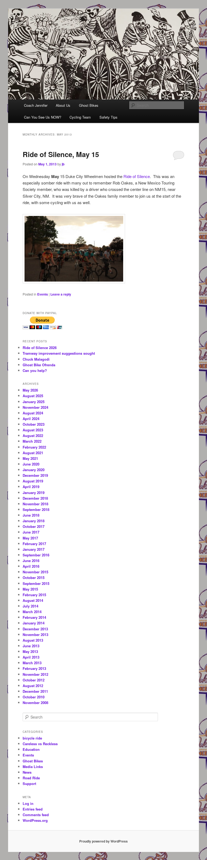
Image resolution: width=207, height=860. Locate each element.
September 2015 (36, 583)
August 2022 (33, 435)
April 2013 (31, 657)
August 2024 (33, 412)
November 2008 (35, 702)
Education (31, 749)
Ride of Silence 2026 (40, 347)
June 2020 (31, 464)
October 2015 (33, 577)
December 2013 (35, 628)
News (27, 772)
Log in (28, 803)
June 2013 (31, 645)
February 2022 (34, 447)
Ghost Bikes (88, 105)
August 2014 (33, 600)
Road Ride (31, 777)
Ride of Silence (136, 176)
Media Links (33, 766)
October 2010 (33, 696)
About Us (63, 105)
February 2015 (34, 594)
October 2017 (33, 526)
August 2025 (33, 395)
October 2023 (33, 424)
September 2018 (36, 509)
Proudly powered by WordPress (103, 841)
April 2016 (31, 566)
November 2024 (35, 407)
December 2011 (35, 691)
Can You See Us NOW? (42, 117)
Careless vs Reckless (40, 743)
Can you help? (35, 370)
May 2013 (30, 651)
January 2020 (33, 469)
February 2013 (34, 668)
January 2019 (33, 492)
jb (63, 164)
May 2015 (30, 589)
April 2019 (31, 486)
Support (29, 783)
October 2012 (33, 680)
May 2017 (30, 538)
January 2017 (33, 549)
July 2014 (30, 606)
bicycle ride (32, 738)
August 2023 (33, 429)
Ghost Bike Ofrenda (39, 364)
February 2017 (34, 543)
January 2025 (33, 401)
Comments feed (36, 814)
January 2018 (33, 520)
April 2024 (31, 418)
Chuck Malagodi (36, 359)
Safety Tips (108, 117)
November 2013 (35, 634)
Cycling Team (80, 117)
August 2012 (33, 685)
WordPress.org (35, 820)
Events (42, 294)
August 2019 (33, 481)
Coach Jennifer (35, 105)
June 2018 (31, 515)
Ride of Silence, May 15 (61, 154)
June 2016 (31, 560)
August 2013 (33, 640)
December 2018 (35, 498)
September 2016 (36, 554)
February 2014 (34, 617)
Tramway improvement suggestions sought (59, 353)
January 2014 (33, 623)
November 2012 (35, 674)
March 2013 (32, 662)
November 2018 (35, 503)
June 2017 (31, 532)
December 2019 (35, 475)
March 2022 (32, 441)
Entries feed (33, 809)
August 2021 (33, 452)
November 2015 (35, 571)
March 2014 (32, 611)
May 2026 (30, 390)
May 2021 (30, 458)
